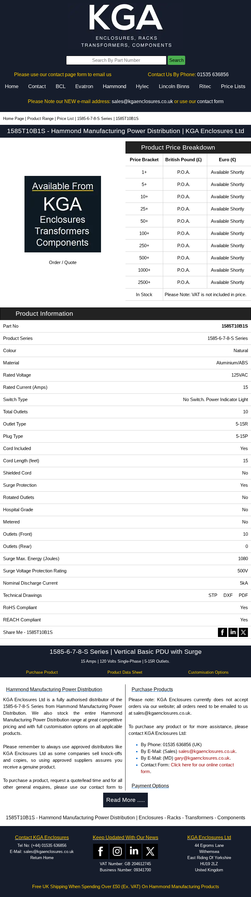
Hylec (142, 86)
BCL (61, 86)
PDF (243, 595)
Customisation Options (208, 672)
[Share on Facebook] (222, 632)
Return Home (42, 857)
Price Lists (233, 86)
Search (176, 60)
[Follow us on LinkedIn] (133, 851)
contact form (210, 101)
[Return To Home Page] (125, 26)
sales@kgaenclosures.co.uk (142, 101)
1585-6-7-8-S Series (94, 118)
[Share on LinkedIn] (233, 632)
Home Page (13, 118)
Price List (65, 118)
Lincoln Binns (174, 86)
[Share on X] (243, 632)
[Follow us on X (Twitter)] (150, 851)
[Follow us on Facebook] (100, 851)
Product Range (40, 118)
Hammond (114, 86)
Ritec (205, 86)
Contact (37, 86)
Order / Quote (63, 262)
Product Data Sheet (124, 672)
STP (212, 595)
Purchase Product (42, 672)
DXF (228, 595)
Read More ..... (125, 800)
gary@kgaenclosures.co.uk (202, 758)
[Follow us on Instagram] (117, 851)
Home (11, 86)
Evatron (84, 86)
